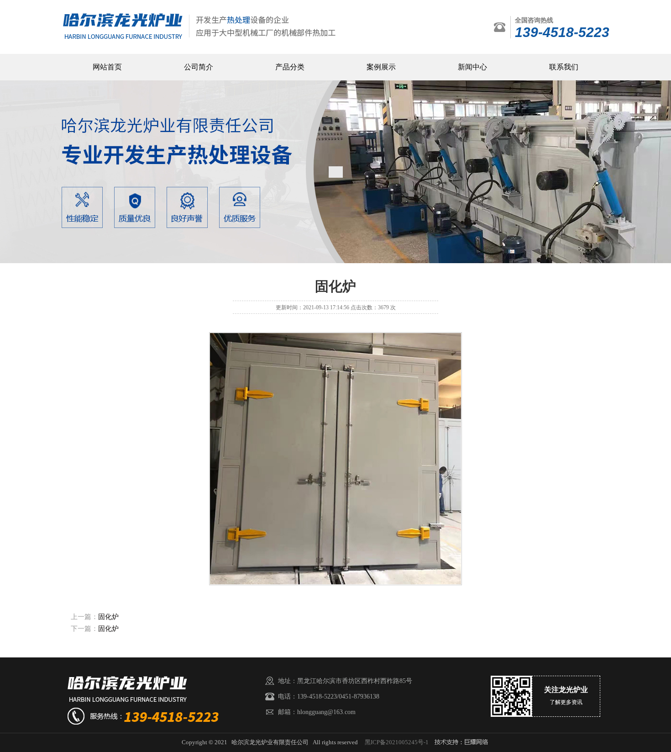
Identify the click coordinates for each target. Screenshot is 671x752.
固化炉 (108, 616)
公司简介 (198, 67)
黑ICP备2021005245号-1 (397, 742)
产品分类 (289, 67)
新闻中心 (472, 67)
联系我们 (563, 67)
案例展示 (381, 67)
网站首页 (107, 67)
